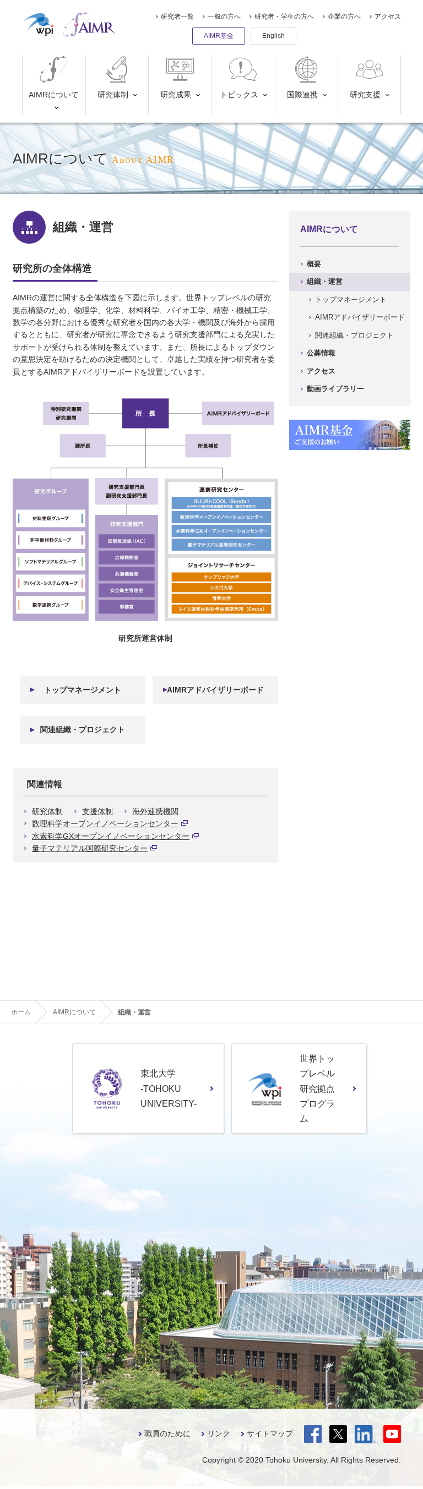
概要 (314, 264)
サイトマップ (270, 1433)
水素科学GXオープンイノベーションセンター (110, 836)
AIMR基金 (219, 36)
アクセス (388, 16)
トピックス (239, 94)
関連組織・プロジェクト (82, 729)
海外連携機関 (155, 811)
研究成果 (175, 94)
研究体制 (112, 94)
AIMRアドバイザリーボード (215, 689)
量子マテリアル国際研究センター (90, 848)
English (273, 36)
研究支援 (365, 94)
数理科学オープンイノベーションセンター (105, 823)
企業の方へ (344, 16)
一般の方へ (224, 16)
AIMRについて (54, 94)
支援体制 (97, 811)
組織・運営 (325, 281)
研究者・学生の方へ (284, 16)
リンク (218, 1433)
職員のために (167, 1433)
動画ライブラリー (335, 388)
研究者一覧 (177, 16)
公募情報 (321, 353)
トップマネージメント (82, 689)
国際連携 (302, 94)
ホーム (21, 1012)
